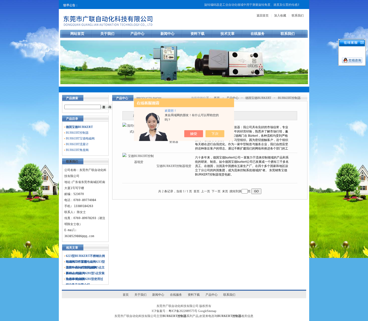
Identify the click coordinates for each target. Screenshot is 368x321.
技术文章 (228, 34)
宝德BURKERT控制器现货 (173, 166)
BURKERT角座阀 (77, 150)
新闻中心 (167, 34)
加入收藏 (280, 15)
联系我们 (298, 15)
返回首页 (263, 15)
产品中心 (137, 34)
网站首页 (77, 34)
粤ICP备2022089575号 (182, 311)
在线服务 (258, 34)
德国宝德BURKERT (258, 98)
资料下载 (198, 34)
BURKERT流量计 (77, 144)
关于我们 (107, 34)
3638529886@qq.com (79, 236)
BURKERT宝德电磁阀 (80, 138)
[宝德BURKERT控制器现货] (138, 162)
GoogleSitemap (207, 311)
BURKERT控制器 (77, 132)
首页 (217, 98)
